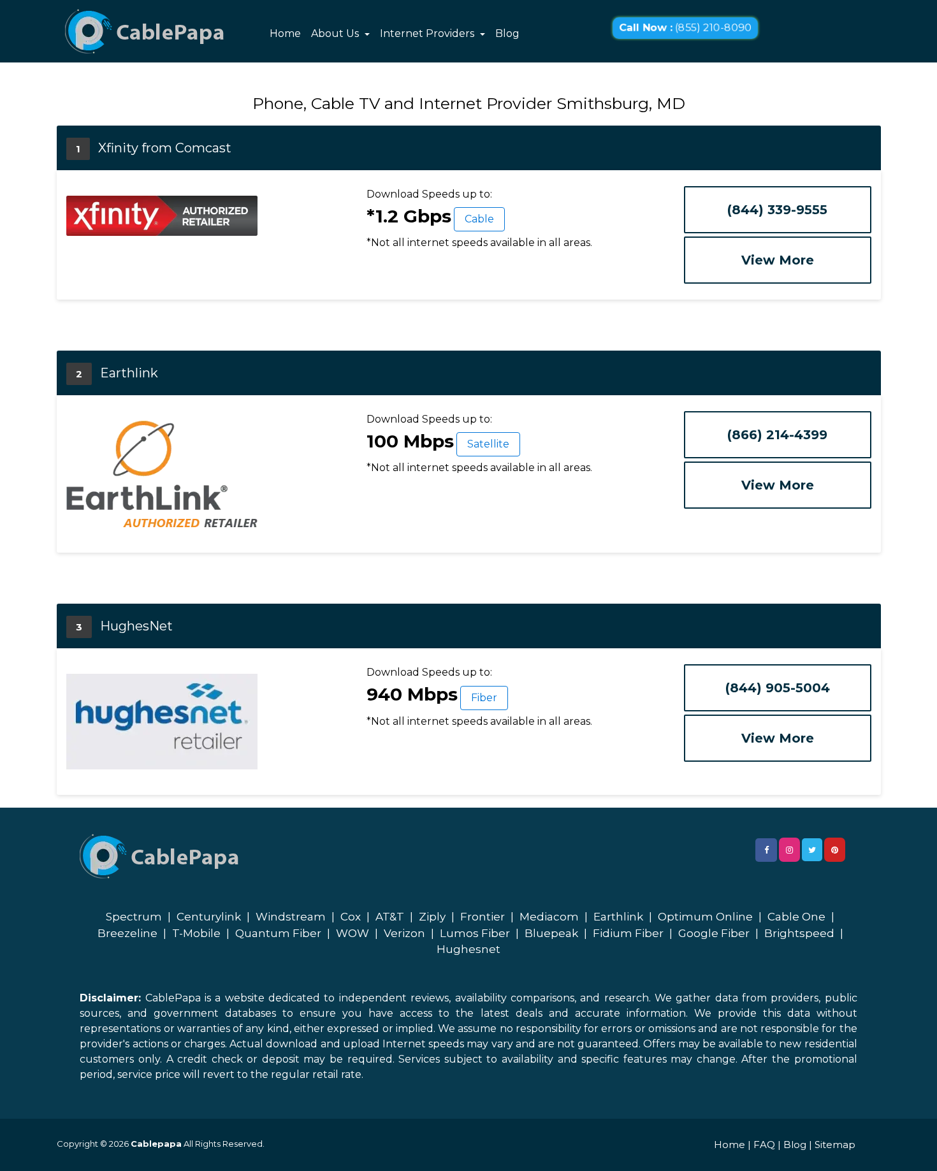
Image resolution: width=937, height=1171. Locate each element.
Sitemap (835, 1144)
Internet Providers (428, 33)
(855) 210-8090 (685, 28)
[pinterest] (834, 850)
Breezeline (127, 933)
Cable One (796, 916)
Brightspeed (799, 933)
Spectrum (134, 916)
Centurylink (209, 916)
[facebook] (766, 850)
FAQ (764, 1144)
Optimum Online (705, 916)
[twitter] (812, 849)
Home (285, 33)
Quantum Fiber (278, 933)
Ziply (432, 916)
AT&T (389, 916)
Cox (350, 916)
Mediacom (549, 916)
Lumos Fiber (475, 933)
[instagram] (789, 850)
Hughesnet (468, 949)
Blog (507, 33)
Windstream (291, 916)
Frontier (482, 916)
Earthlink (618, 916)
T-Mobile (196, 933)
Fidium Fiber (628, 933)
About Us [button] (336, 33)
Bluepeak (551, 933)
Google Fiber (714, 933)
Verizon (404, 933)
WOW (352, 933)
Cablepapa (156, 1143)
